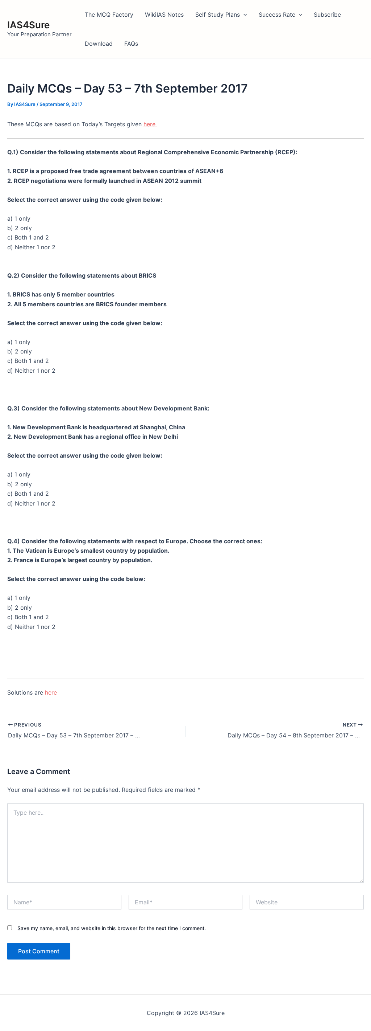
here (150, 124)
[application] (243, 14)
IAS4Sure (28, 24)
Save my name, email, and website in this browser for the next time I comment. (111, 928)
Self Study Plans (217, 14)
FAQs (131, 43)
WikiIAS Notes (164, 14)
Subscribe (327, 14)
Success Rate (277, 14)
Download (99, 43)
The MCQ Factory (109, 14)
